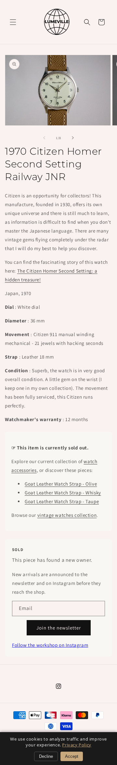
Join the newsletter (58, 628)
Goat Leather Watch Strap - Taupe (62, 501)
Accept (71, 756)
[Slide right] (73, 138)
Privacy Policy (76, 745)
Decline (46, 756)
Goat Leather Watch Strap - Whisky (63, 492)
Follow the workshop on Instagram (50, 645)
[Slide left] (44, 138)
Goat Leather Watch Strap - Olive (61, 484)
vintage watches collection (67, 515)
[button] (13, 22)
